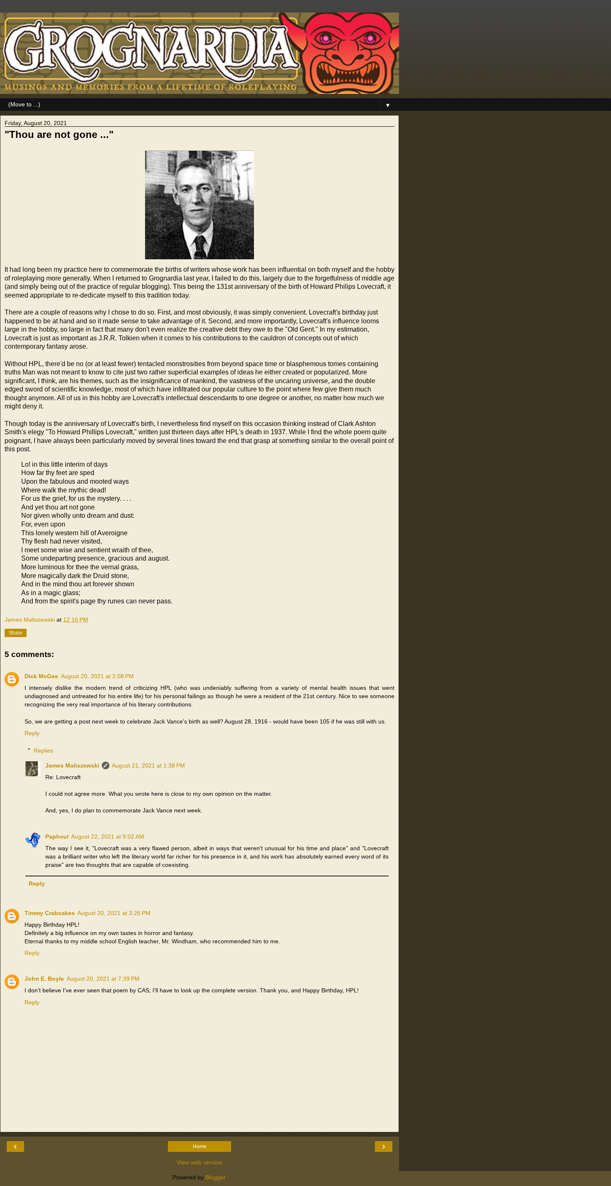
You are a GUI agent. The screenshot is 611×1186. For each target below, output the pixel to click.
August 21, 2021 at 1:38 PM (148, 765)
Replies (43, 750)
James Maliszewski (72, 765)
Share (15, 633)
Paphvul (57, 836)
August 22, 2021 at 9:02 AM (107, 836)
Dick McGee (41, 676)
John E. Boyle (44, 978)
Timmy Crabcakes (50, 913)
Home (200, 1146)
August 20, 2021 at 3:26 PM (113, 913)
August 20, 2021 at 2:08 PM (97, 676)
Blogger (215, 1177)
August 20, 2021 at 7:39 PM (103, 978)
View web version (199, 1162)
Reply (32, 733)
